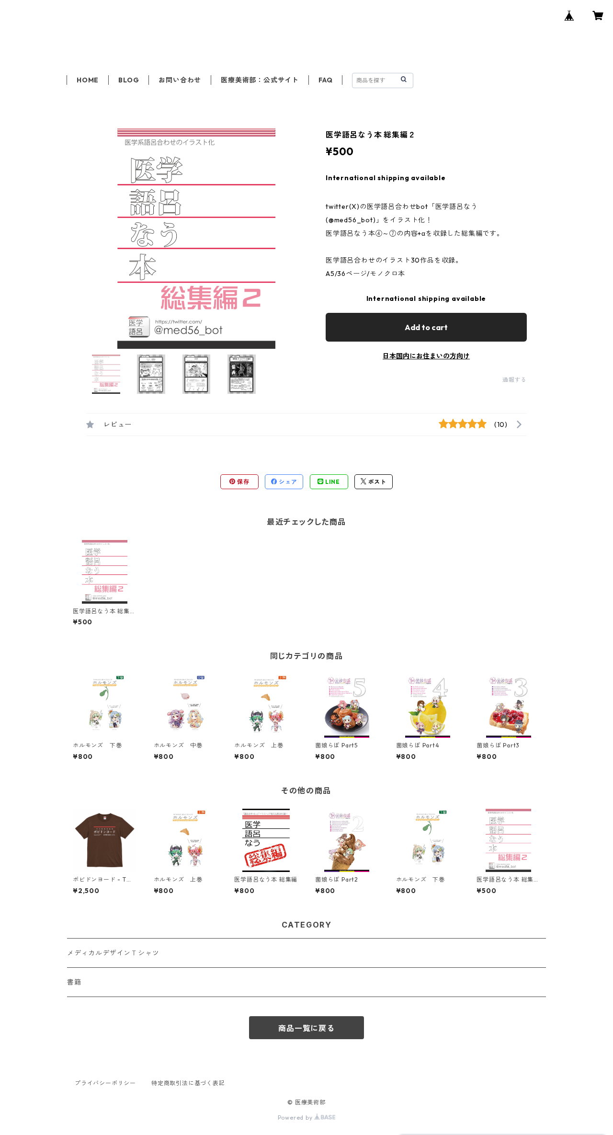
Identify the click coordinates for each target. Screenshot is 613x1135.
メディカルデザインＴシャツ (113, 953)
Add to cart (426, 327)
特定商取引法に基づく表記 (188, 1083)
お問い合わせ (180, 80)
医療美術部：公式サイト (260, 80)
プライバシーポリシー (105, 1083)
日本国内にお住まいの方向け (426, 356)
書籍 (74, 982)
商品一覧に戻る (306, 1028)
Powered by (296, 1117)
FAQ (325, 80)
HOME (88, 80)
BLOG (128, 80)
